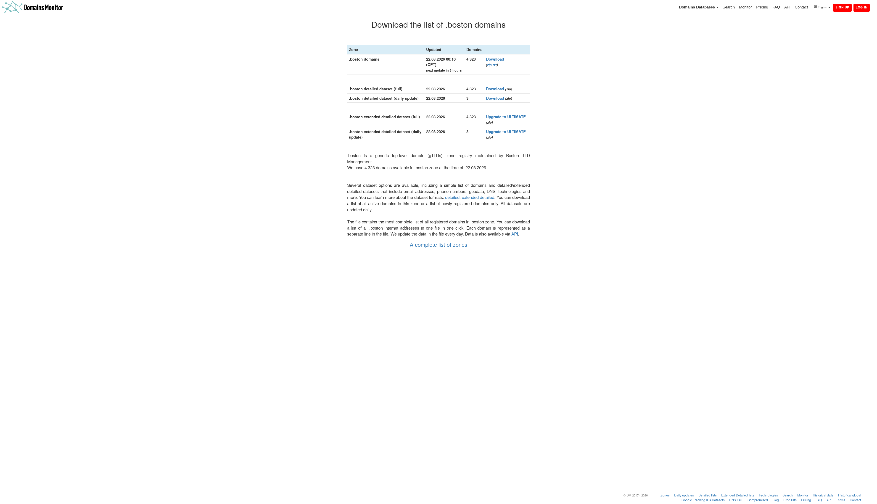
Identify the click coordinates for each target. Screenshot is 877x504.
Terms (840, 500)
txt (495, 64)
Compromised (758, 500)
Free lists (790, 500)
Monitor (745, 7)
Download (495, 59)
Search (729, 7)
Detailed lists (707, 495)
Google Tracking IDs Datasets (703, 500)
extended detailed (478, 197)
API (787, 7)
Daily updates (684, 495)
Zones (665, 495)
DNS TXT (736, 500)
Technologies (768, 495)
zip (489, 64)
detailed (452, 197)
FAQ (776, 7)
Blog (775, 500)
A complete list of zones (438, 244)
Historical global (849, 495)
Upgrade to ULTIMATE (506, 116)
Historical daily (823, 495)
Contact (801, 7)
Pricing (762, 7)
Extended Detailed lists (737, 495)
